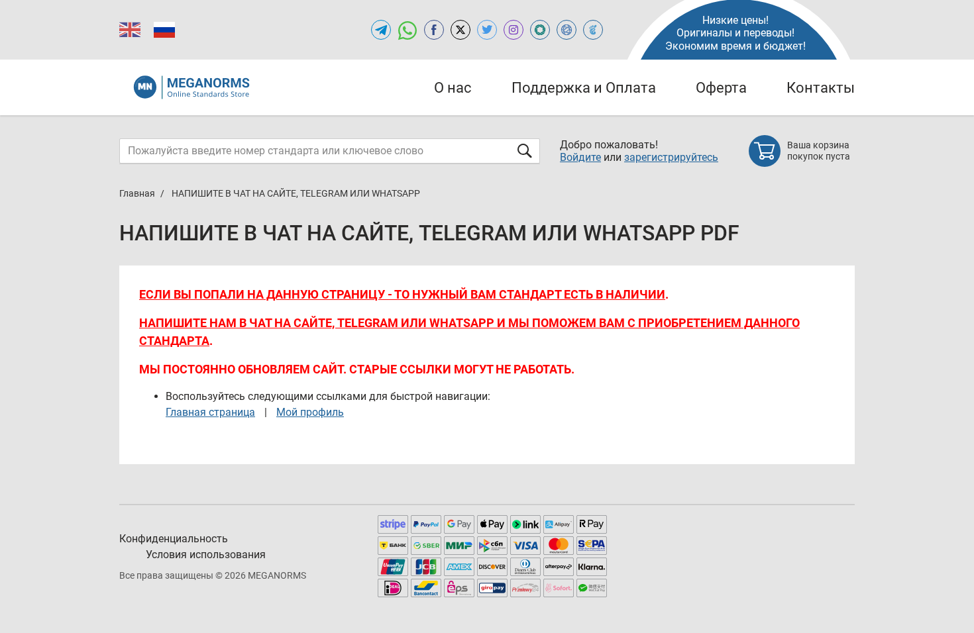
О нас (453, 87)
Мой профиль (310, 412)
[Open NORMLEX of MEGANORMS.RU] (566, 30)
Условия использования (206, 554)
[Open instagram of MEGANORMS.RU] (513, 30)
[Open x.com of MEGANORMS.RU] (460, 30)
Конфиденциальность (173, 538)
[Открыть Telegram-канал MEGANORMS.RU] (381, 30)
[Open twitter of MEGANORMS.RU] (487, 30)
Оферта (721, 87)
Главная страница (210, 412)
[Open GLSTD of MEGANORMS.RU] (540, 30)
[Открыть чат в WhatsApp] (407, 30)
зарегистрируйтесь (671, 157)
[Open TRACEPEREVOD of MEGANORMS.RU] (593, 30)
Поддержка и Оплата (584, 87)
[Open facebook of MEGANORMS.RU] (434, 30)
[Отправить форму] (524, 150)
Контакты (820, 87)
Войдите (580, 157)
